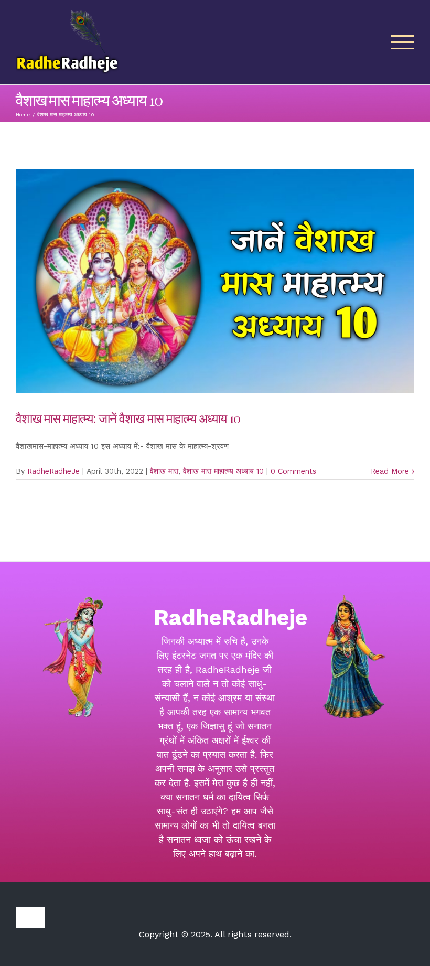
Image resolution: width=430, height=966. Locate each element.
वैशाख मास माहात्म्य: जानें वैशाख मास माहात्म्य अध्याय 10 (128, 418)
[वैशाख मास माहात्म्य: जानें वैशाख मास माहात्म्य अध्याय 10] (215, 281)
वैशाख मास (164, 471)
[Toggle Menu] (402, 42)
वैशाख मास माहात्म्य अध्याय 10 (223, 471)
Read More (390, 471)
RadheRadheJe (53, 471)
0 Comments (293, 471)
